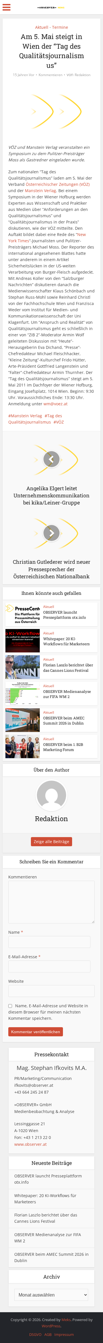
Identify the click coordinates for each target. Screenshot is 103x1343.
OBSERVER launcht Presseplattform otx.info (64, 615)
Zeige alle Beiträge (51, 841)
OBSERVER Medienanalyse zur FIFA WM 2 (67, 694)
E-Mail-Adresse (24, 956)
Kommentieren (50, 75)
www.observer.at (30, 1144)
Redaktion (82, 75)
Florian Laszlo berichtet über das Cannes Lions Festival (68, 667)
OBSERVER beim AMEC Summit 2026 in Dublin (63, 720)
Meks (66, 1319)
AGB (48, 1334)
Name (15, 932)
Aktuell (41, 27)
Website (16, 981)
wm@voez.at (55, 403)
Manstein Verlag (40, 190)
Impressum (64, 1334)
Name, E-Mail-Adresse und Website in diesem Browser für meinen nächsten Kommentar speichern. (48, 1012)
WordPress (51, 1325)
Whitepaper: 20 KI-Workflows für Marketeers (66, 641)
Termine (60, 27)
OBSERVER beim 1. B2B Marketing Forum (63, 747)
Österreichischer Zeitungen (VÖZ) (58, 184)
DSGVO (35, 1334)
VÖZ (60, 422)
